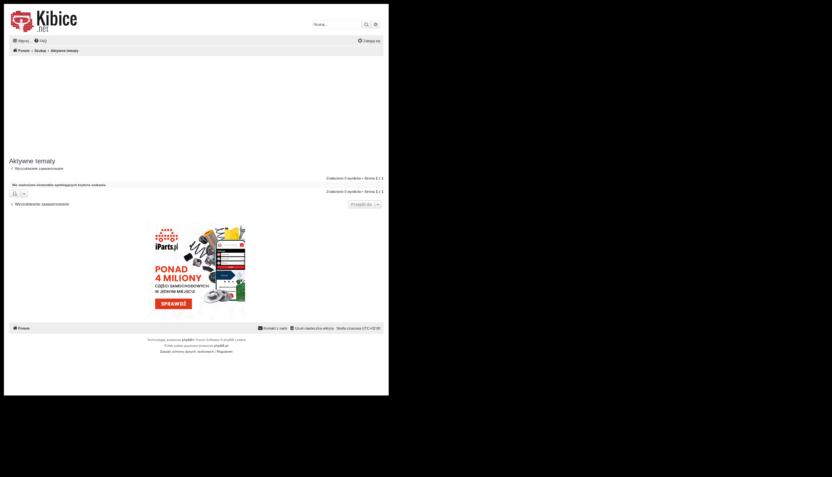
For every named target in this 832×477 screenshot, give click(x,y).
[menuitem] (40, 41)
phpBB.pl (221, 345)
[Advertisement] (204, 106)
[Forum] (44, 21)
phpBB (187, 340)
